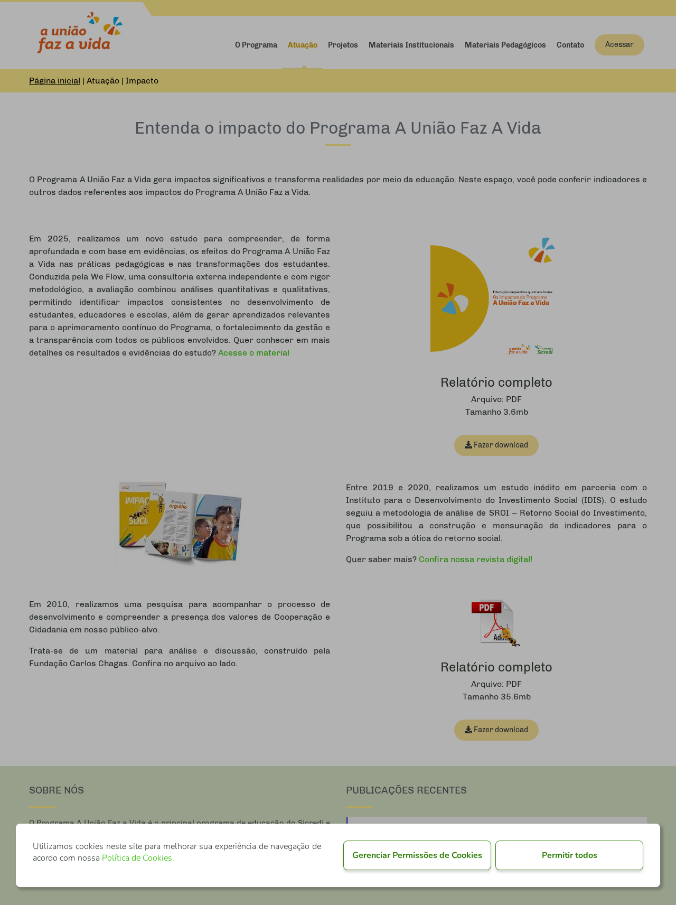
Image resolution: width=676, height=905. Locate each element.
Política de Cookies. (138, 858)
